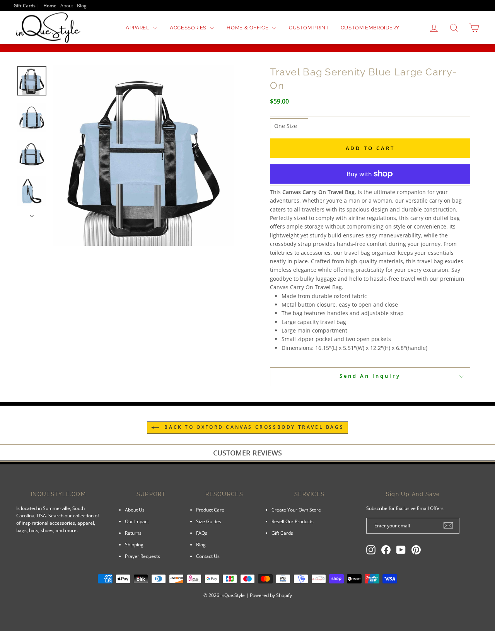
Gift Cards (282, 533)
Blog (82, 5)
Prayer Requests (142, 556)
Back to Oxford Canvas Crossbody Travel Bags (253, 427)
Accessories (189, 28)
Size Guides (208, 521)
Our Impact (137, 521)
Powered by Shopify (271, 595)
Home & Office (248, 28)
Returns (133, 533)
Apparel (138, 28)
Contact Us (208, 556)
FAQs (201, 533)
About (66, 5)
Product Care (210, 510)
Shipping (134, 544)
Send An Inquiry (370, 375)
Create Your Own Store (296, 510)
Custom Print (309, 28)
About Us (135, 510)
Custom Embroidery (370, 28)
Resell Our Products (292, 521)
